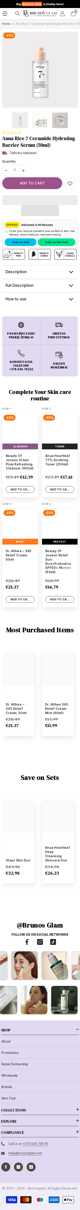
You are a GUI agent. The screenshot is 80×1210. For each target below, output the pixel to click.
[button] (12, 132)
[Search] (17, 13)
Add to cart (32, 183)
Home (6, 23)
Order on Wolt (20, 242)
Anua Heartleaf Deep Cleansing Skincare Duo (57, 854)
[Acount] (62, 13)
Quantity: (9, 161)
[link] (70, 183)
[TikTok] (53, 942)
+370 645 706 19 (35, 1144)
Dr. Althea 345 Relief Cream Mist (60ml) (56, 708)
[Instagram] (40, 942)
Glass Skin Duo (18, 860)
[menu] (5, 13)
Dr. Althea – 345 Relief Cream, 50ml (16, 708)
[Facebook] (27, 942)
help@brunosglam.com (25, 1153)
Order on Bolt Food (56, 242)
